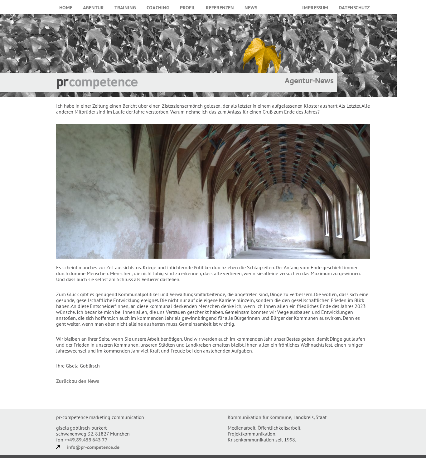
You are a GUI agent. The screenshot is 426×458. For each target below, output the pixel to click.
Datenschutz (354, 7)
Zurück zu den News (77, 381)
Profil (187, 7)
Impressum (315, 7)
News (250, 7)
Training (125, 7)
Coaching (158, 7)
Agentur (93, 7)
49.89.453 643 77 (88, 440)
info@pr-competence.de (93, 447)
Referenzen (220, 7)
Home (65, 7)
